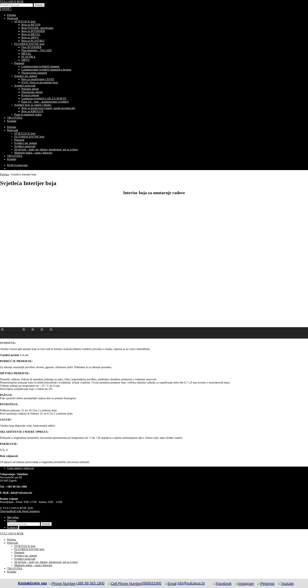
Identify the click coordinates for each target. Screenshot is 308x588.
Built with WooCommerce (25, 511)
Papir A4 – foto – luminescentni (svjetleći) (45, 101)
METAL (26, 53)
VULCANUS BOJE (12, 1)
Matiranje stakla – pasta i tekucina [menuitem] (33, 565)
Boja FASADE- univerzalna (37, 27)
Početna (11, 15)
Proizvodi (12, 18)
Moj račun (13, 517)
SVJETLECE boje (24, 21)
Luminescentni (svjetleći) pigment (40, 66)
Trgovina (5, 511)
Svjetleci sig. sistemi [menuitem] (25, 555)
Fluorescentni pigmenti (34, 72)
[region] (154, 269)
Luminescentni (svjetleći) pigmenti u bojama (46, 69)
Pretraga (11, 520)
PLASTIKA (28, 56)
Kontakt (11, 120)
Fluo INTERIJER (31, 47)
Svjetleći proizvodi (24, 85)
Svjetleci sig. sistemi (25, 76)
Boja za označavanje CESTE (37, 79)
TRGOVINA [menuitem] (14, 568)
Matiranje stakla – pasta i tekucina (33, 152)
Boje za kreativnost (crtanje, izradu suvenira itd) (48, 108)
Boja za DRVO (30, 37)
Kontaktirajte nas (32, 583)
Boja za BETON (30, 24)
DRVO (25, 60)
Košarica (13, 527)
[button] (11, 333)
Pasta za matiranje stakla (28, 114)
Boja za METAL (30, 34)
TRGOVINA (14, 117)
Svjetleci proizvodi (24, 146)
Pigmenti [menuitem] (19, 552)
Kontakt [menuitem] (11, 571)
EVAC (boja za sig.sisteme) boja (39, 82)
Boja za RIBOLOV (32, 111)
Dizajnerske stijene (32, 92)
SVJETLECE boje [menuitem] (24, 546)
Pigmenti (19, 63)
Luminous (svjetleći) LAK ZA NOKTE (43, 98)
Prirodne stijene (30, 88)
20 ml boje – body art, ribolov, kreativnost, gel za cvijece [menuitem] (46, 562)
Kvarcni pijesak (30, 95)
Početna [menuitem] (11, 539)
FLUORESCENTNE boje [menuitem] (29, 549)
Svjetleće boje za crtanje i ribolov (33, 104)
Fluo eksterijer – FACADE (36, 50)
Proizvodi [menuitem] (12, 542)
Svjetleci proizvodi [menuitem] (24, 558)
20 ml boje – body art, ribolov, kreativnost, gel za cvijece (46, 149)
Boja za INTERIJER (33, 31)
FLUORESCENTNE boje (29, 43)
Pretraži (39, 5)
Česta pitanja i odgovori (20, 468)
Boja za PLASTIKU (33, 40)
